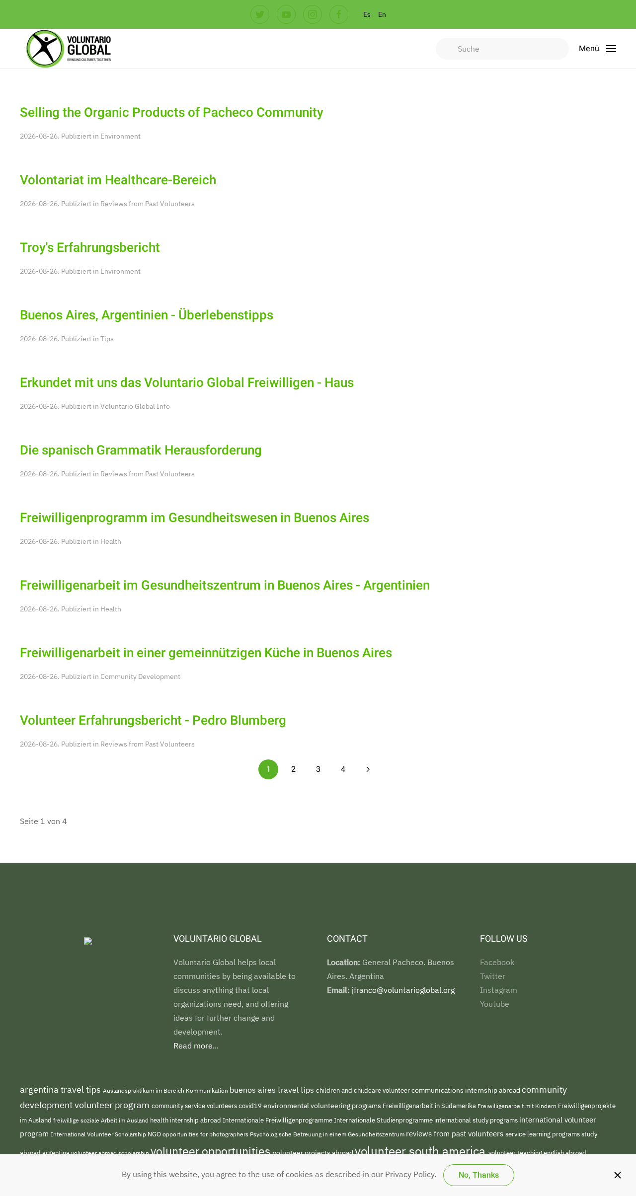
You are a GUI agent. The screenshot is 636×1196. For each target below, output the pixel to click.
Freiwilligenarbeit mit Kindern (517, 1106)
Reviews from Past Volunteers (147, 203)
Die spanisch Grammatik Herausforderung (141, 450)
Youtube (494, 1004)
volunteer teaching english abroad (537, 1153)
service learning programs (543, 1134)
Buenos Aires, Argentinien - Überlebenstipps (146, 315)
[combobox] (502, 49)
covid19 (250, 1106)
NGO (155, 1134)
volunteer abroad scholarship (111, 1153)
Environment (120, 136)
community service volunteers (195, 1106)
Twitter (492, 976)
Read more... (196, 1045)
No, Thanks (479, 1175)
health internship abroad (186, 1120)
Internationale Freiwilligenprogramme (278, 1120)
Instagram (498, 990)
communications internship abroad (466, 1090)
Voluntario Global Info (135, 406)
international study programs (476, 1120)
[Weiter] (368, 769)
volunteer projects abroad (314, 1152)
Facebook (497, 962)
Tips (107, 338)
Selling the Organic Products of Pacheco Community (171, 112)
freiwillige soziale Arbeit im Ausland (101, 1120)
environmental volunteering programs (323, 1105)
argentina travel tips (61, 1089)
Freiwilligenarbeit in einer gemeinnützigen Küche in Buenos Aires (206, 653)
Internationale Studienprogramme (384, 1120)
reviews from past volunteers (455, 1133)
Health (110, 541)
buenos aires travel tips (273, 1089)
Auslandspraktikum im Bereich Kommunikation (166, 1090)
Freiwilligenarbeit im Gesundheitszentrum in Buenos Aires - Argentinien (225, 585)
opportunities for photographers (206, 1134)
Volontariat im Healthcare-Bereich (118, 180)
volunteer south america (421, 1151)
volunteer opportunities (212, 1151)
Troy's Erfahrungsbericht (90, 247)
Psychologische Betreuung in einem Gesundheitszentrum (328, 1134)
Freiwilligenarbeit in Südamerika (430, 1106)
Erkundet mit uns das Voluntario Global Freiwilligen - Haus (187, 383)
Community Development (140, 676)
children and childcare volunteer (363, 1090)
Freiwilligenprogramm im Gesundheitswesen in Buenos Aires (194, 518)
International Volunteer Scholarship (99, 1134)
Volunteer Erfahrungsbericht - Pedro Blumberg (153, 720)
